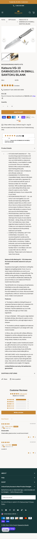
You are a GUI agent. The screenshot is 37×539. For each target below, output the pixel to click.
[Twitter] (2, 510)
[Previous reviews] (5, 139)
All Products (12, 19)
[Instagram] (14, 510)
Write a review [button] (18, 412)
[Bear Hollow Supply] (18, 12)
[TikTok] (22, 510)
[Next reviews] (31, 139)
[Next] (33, 39)
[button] (34, 12)
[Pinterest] (10, 510)
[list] (18, 39)
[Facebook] (6, 510)
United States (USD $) (10, 514)
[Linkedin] (26, 510)
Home (3, 19)
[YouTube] (18, 510)
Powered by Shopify (23, 525)
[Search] (30, 12)
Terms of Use (24, 502)
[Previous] (4, 39)
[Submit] (33, 497)
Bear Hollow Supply (11, 525)
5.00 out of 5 (23, 394)
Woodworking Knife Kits (12, 64)
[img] (5, 424)
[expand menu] (2, 12)
